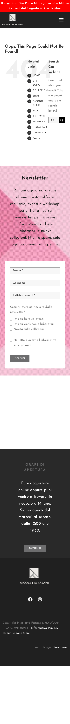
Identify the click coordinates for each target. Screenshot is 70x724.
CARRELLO (39, 133)
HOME (36, 75)
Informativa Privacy (44, 628)
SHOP (36, 96)
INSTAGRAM (40, 127)
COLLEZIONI (40, 90)
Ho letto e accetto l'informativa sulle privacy (35, 343)
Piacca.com (60, 647)
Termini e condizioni (16, 633)
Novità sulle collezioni (29, 329)
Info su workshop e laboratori (34, 324)
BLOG (36, 111)
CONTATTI (39, 116)
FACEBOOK (39, 122)
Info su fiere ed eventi (29, 319)
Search (36, 138)
